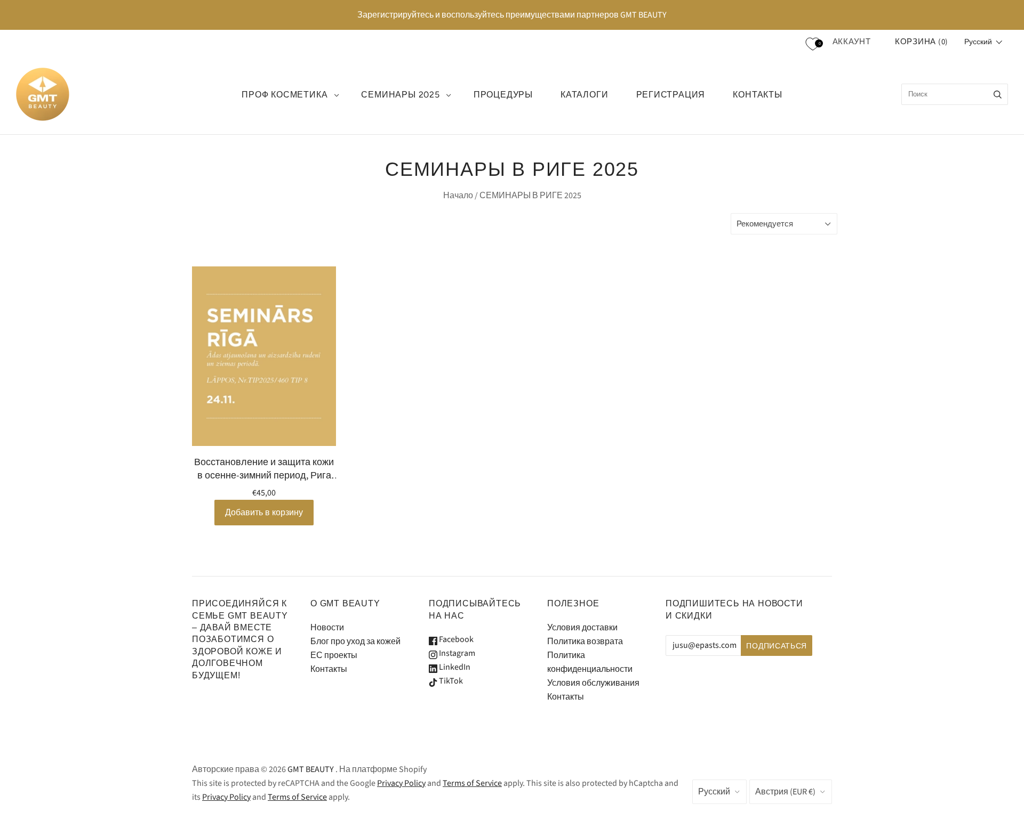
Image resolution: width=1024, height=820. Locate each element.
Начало (458, 195)
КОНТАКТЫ (757, 95)
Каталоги (584, 95)
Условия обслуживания (593, 683)
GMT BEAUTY (310, 769)
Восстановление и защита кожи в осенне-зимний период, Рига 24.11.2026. (264, 469)
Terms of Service (472, 783)
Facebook (455, 639)
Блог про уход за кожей (355, 641)
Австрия (785, 792)
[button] (983, 42)
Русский (714, 792)
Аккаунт (852, 41)
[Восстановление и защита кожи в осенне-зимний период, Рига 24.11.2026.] (264, 356)
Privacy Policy (401, 783)
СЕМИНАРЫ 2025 (400, 95)
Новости (327, 628)
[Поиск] (997, 94)
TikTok (450, 681)
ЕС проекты (333, 655)
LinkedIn (453, 667)
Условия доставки (582, 628)
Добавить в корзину (264, 512)
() (921, 41)
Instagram (456, 653)
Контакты (328, 669)
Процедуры (503, 95)
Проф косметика (284, 95)
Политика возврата (585, 641)
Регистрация (671, 95)
